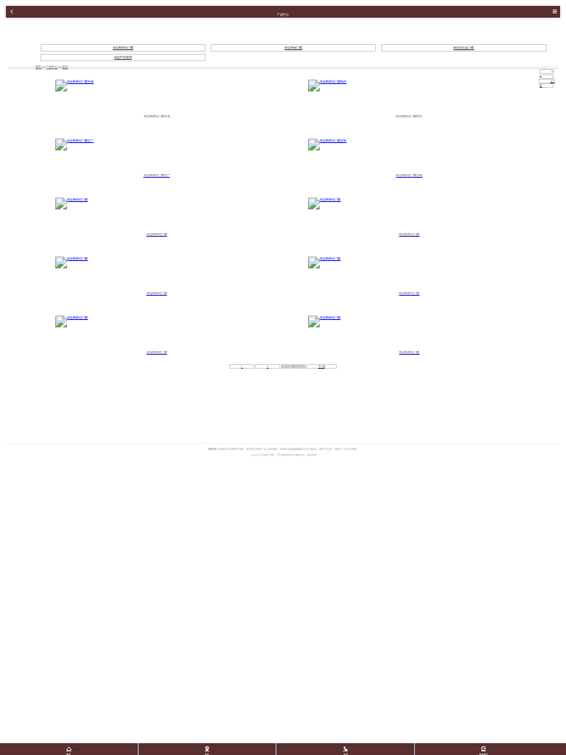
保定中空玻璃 (123, 57)
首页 (38, 67)
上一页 (546, 83)
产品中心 (51, 67)
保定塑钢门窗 (293, 47)
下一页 (321, 366)
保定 (65, 67)
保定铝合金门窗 (463, 47)
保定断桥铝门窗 (123, 47)
